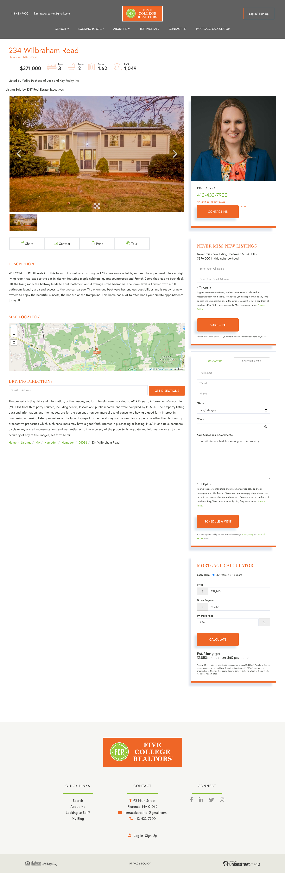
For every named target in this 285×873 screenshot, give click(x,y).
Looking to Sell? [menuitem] (91, 29)
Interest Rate (205, 615)
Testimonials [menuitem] (149, 29)
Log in (253, 14)
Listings (26, 442)
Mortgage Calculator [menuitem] (213, 29)
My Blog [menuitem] (78, 818)
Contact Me (218, 212)
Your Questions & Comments (215, 435)
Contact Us (215, 361)
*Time (200, 419)
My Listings (203, 202)
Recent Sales (218, 202)
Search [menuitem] (60, 29)
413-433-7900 (19, 13)
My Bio (244, 206)
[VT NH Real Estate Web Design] (241, 863)
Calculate (217, 639)
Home (12, 442)
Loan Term (203, 575)
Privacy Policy (247, 534)
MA (38, 442)
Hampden (50, 442)
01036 (83, 442)
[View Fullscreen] (14, 342)
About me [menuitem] (120, 29)
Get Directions (167, 391)
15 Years (237, 575)
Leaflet (151, 369)
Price (200, 584)
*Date (200, 403)
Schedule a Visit (251, 361)
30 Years (221, 575)
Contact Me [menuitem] (177, 29)
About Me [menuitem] (77, 806)
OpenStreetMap (165, 369)
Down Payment (206, 600)
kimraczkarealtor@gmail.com (52, 13)
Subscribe (218, 325)
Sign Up (264, 14)
